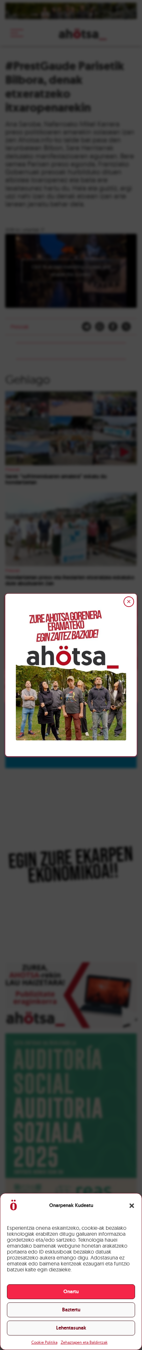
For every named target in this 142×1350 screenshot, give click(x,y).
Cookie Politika (44, 1342)
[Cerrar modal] (129, 601)
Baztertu (71, 1309)
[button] (131, 1205)
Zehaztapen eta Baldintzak (84, 1342)
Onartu (71, 1291)
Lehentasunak (71, 1328)
